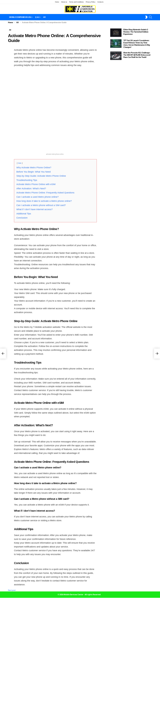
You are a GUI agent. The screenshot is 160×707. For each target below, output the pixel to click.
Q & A (37, 17)
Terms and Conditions (76, 2)
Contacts (100, 2)
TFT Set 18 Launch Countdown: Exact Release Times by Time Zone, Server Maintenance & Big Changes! (136, 43)
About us (64, 2)
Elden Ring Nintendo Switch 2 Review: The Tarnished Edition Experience (135, 31)
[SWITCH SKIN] (146, 17)
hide (19, 163)
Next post (12, 590)
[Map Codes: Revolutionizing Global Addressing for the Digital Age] (3, 354)
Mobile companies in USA (20, 17)
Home (57, 2)
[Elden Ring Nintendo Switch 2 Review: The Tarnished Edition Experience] (116, 32)
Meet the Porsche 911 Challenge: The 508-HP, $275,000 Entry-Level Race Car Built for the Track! (136, 55)
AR (44, 17)
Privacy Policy (90, 2)
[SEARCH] (150, 17)
